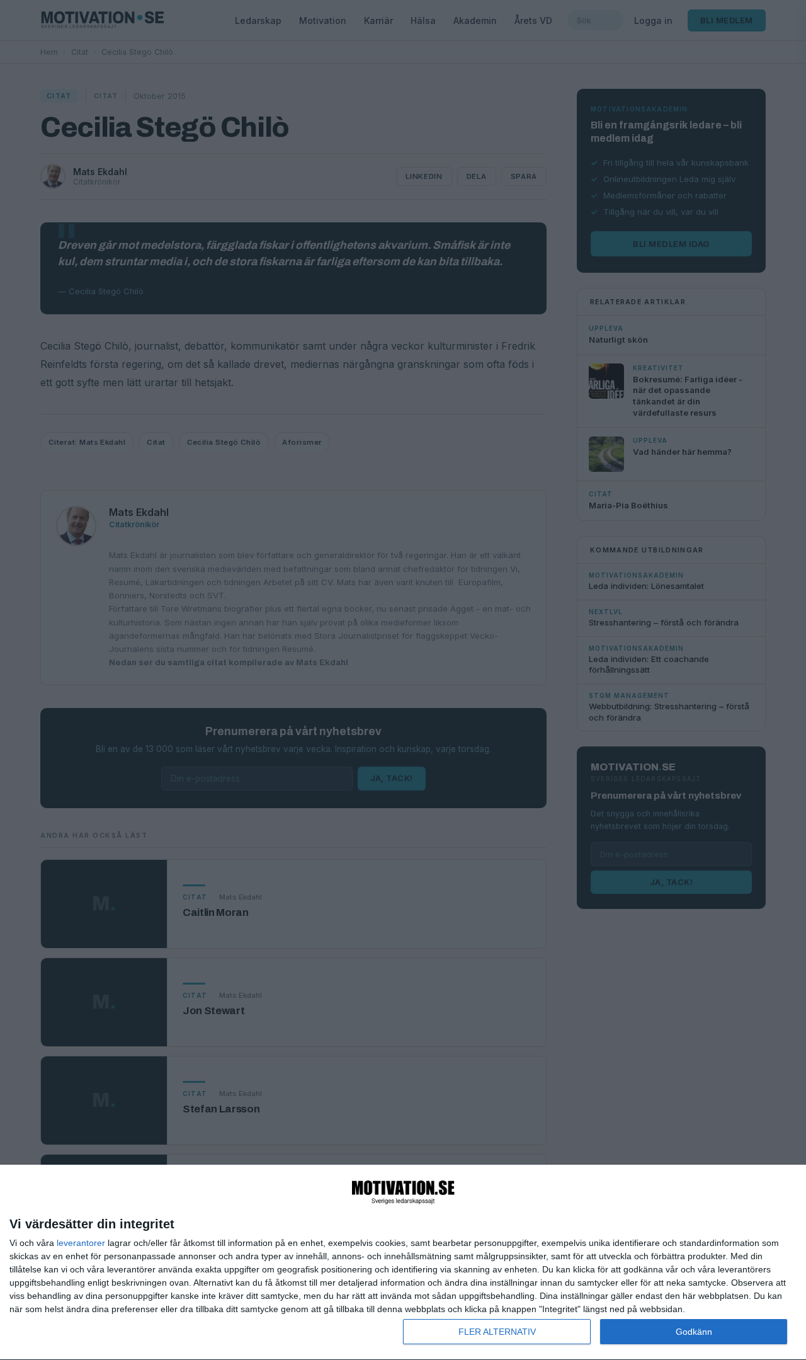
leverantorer (81, 1242)
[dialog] (403, 1262)
